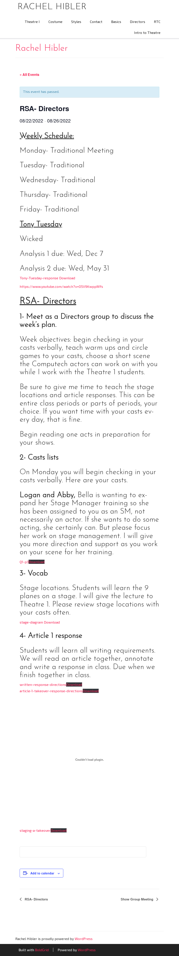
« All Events (29, 74)
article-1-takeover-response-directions (51, 691)
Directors (137, 21)
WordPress (84, 939)
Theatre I (32, 21)
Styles (76, 21)
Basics (116, 21)
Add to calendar (42, 873)
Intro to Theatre (147, 32)
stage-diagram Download (40, 622)
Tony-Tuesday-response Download (47, 278)
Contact (96, 21)
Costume (55, 21)
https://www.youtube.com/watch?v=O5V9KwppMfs (61, 286)
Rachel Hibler (51, 7)
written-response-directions (43, 684)
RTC (157, 21)
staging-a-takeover (35, 830)
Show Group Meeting (137, 899)
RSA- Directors (36, 899)
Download (37, 562)
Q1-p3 (24, 562)
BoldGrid (42, 950)
